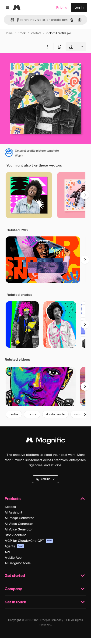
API (7, 552)
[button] (45, 479)
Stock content (15, 535)
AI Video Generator (19, 524)
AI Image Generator (19, 518)
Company (13, 588)
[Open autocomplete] (10, 20)
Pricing (61, 7)
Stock (22, 33)
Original (29, 62)
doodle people (55, 414)
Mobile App (13, 558)
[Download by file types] (81, 46)
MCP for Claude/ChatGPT (28, 541)
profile (14, 414)
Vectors (36, 33)
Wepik (19, 155)
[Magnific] (45, 441)
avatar (32, 414)
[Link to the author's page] (9, 153)
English (45, 479)
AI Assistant (13, 512)
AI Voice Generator (19, 529)
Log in (79, 7)
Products (13, 498)
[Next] (85, 195)
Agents (14, 546)
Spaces (10, 507)
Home (9, 33)
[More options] (47, 46)
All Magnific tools (18, 563)
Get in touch (15, 601)
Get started (15, 575)
